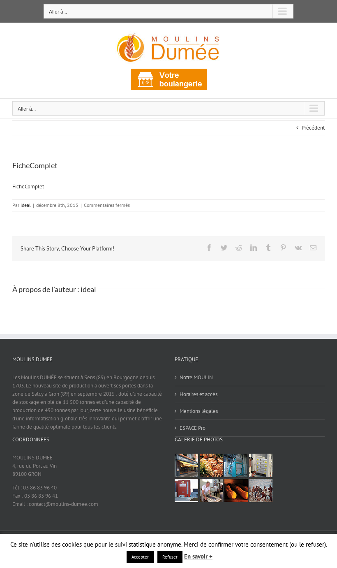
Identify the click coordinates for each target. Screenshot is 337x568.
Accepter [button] (140, 557)
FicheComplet (28, 186)
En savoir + (198, 556)
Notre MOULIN (196, 377)
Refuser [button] (170, 557)
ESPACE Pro (192, 427)
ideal (26, 205)
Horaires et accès (198, 394)
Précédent (313, 127)
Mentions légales (199, 411)
